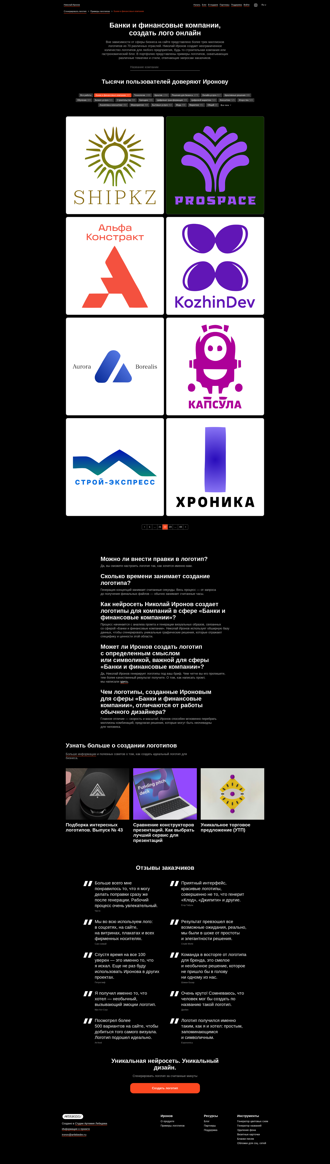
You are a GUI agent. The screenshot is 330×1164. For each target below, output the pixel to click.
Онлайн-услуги (209, 95)
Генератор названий (249, 1125)
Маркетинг (194, 105)
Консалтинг (225, 100)
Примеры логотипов (173, 1125)
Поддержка (210, 1130)
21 (160, 527)
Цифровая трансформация (170, 100)
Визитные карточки (248, 1134)
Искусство (244, 100)
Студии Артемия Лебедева (91, 1123)
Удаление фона (246, 1130)
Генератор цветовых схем (252, 1121)
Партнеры (210, 1125)
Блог (206, 1121)
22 (165, 527)
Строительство (124, 100)
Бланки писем (245, 1138)
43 (180, 527)
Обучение (82, 100)
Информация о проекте (76, 1129)
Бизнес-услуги (102, 100)
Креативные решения (235, 95)
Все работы (86, 95)
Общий (211, 105)
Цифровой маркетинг (201, 100)
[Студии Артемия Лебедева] (84, 1116)
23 (170, 527)
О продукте (167, 1121)
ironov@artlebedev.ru (74, 1134)
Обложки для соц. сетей (251, 1143)
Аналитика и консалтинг (111, 105)
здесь (124, 681)
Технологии (139, 95)
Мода (178, 105)
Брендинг (143, 100)
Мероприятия (137, 105)
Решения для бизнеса (182, 95)
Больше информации (81, 754)
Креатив (158, 95)
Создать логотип (165, 1088)
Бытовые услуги (160, 105)
